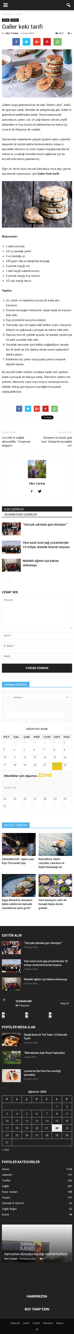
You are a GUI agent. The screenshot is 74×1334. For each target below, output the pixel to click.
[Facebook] (33, 491)
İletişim (60, 1323)
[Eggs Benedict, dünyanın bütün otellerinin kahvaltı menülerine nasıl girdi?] (19, 885)
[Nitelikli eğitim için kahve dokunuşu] (11, 565)
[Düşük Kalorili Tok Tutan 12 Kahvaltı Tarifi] (11, 1039)
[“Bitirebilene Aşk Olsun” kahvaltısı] (11, 1057)
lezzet (5, 1214)
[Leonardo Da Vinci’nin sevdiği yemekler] (11, 1075)
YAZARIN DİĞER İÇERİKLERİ (20, 514)
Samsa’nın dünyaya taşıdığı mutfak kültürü (35, 1254)
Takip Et (64, 1003)
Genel (5, 20)
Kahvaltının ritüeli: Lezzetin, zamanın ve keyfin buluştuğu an (51, 863)
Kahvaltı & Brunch (13, 1203)
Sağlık (5, 1186)
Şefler (26, 1323)
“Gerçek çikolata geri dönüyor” (45, 524)
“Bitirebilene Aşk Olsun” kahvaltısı (44, 1052)
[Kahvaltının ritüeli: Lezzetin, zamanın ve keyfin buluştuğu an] (55, 844)
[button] (68, 5)
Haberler (7, 1175)
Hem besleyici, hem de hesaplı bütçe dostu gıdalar (53, 904)
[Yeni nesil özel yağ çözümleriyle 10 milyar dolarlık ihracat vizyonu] (11, 547)
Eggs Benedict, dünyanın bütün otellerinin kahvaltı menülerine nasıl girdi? (17, 904)
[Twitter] (41, 491)
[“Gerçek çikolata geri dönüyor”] (11, 528)
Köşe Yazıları (9, 1192)
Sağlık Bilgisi (9, 1209)
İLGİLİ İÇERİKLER (14, 509)
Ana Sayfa (7, 14)
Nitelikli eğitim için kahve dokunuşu (45, 979)
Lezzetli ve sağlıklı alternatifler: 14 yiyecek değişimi (16, 441)
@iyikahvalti (24, 1001)
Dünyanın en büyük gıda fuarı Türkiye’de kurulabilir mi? (56, 441)
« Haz (5, 1149)
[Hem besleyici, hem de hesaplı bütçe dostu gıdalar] (55, 885)
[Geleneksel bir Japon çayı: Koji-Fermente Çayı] (19, 844)
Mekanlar (48, 1323)
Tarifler (15, 20)
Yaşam (6, 1197)
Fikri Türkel (11, 33)
